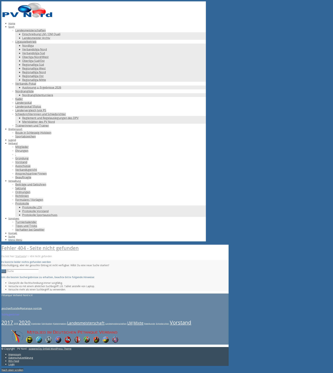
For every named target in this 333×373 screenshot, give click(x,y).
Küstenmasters (59, 323)
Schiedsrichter (162, 323)
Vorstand (180, 322)
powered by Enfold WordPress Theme (50, 348)
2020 (25, 322)
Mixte (138, 322)
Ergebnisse (36, 323)
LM (130, 322)
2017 (7, 322)
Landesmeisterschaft (86, 322)
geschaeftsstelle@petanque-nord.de (21, 308)
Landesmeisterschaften (116, 323)
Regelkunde (149, 323)
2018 (16, 323)
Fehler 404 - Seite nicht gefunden (40, 248)
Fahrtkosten (46, 323)
